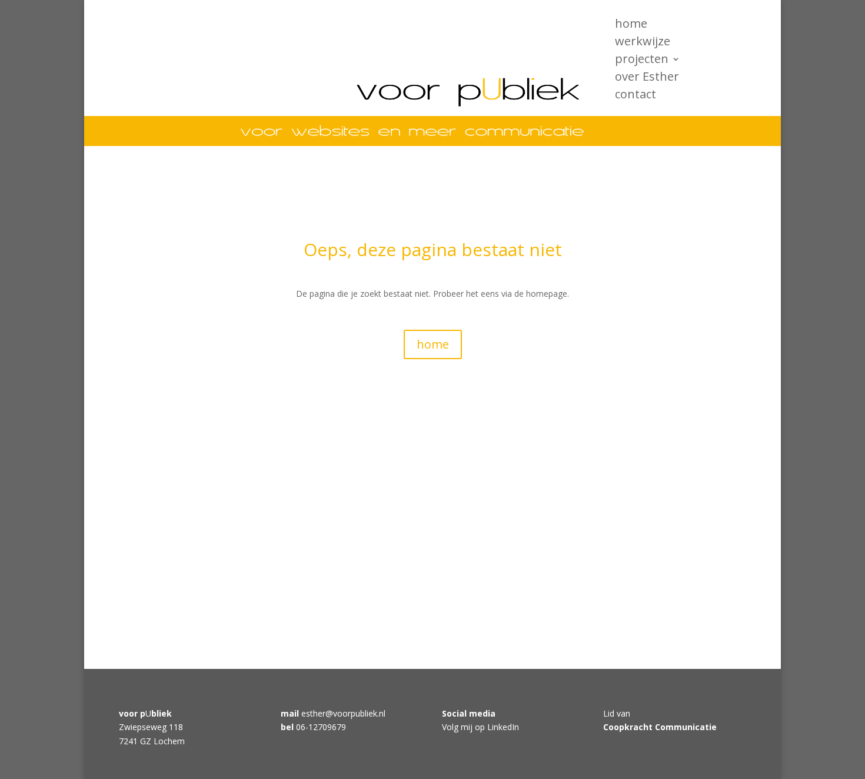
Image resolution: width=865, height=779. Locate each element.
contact (635, 96)
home (631, 25)
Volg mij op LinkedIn (480, 726)
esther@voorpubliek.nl (343, 713)
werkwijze (642, 43)
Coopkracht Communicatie (660, 726)
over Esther (647, 78)
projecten (641, 61)
